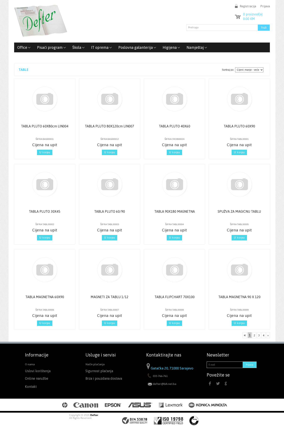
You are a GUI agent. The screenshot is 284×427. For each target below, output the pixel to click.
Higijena (170, 47)
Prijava (265, 6)
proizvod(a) (253, 14)
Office (22, 47)
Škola (77, 47)
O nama (30, 364)
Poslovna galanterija (136, 47)
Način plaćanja (95, 364)
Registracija (248, 6)
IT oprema (100, 47)
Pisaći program (50, 47)
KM (249, 19)
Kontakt (31, 387)
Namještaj (195, 47)
